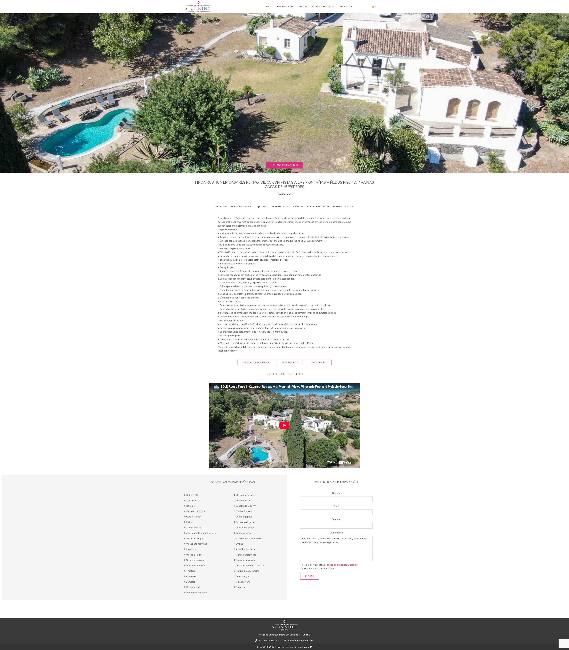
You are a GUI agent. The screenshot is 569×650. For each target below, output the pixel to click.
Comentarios (336, 532)
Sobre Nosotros (323, 6)
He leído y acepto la (331, 564)
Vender (302, 6)
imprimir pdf (290, 362)
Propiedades (285, 6)
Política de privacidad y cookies (341, 564)
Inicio (269, 6)
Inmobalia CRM (305, 647)
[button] (374, 7)
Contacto (345, 6)
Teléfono (336, 519)
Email (336, 506)
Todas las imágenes (284, 165)
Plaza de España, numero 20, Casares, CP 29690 (284, 634)
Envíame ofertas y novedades (319, 568)
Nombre (336, 493)
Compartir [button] (318, 362)
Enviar (309, 576)
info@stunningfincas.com (300, 640)
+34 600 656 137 (268, 640)
